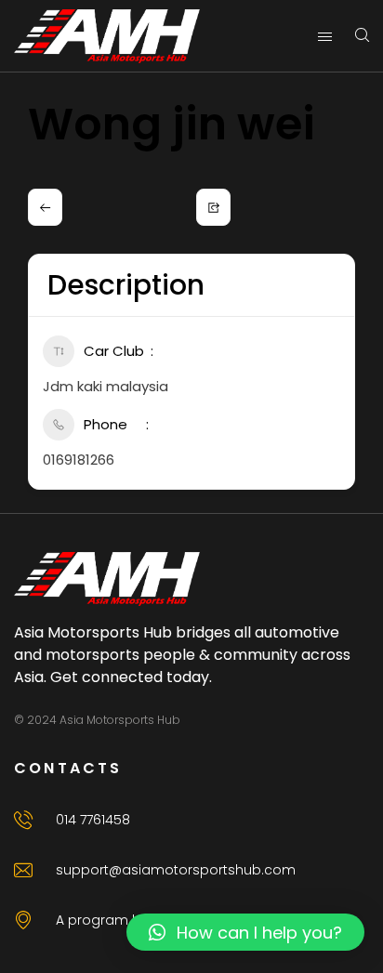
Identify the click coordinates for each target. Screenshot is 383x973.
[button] (245, 932)
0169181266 (78, 459)
